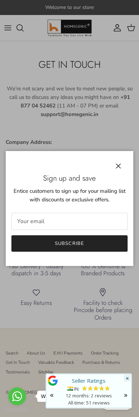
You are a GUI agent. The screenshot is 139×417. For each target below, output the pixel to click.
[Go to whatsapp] (17, 396)
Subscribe (69, 243)
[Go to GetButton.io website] (17, 410)
